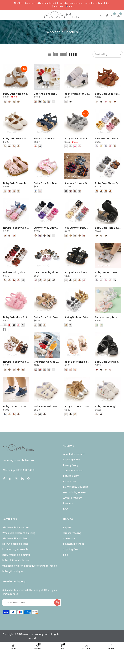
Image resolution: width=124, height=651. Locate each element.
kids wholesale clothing (15, 543)
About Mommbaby (74, 454)
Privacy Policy (70, 465)
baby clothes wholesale (15, 560)
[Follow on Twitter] (10, 479)
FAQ (65, 508)
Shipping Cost (71, 549)
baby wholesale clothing (16, 554)
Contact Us (69, 481)
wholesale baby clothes (15, 527)
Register (67, 527)
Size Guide (69, 538)
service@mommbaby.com (18, 460)
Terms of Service (73, 470)
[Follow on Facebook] (3, 479)
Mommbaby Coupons (75, 487)
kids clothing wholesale (15, 549)
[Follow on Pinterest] (28, 479)
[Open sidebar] (4, 330)
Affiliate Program (72, 498)
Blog (65, 554)
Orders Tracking (72, 533)
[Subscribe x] (57, 602)
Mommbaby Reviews (75, 492)
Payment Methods (73, 543)
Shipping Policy (71, 459)
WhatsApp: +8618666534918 (19, 470)
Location (58, 6)
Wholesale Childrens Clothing (18, 533)
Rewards (68, 503)
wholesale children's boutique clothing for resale (29, 565)
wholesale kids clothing (15, 538)
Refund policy (71, 476)
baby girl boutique (12, 571)
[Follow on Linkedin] (22, 479)
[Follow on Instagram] (16, 479)
